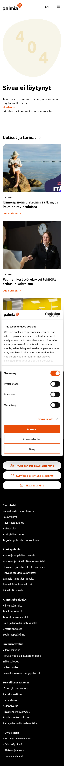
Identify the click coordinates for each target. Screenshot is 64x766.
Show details (45, 418)
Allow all (32, 429)
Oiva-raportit (12, 732)
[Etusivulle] (12, 7)
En (47, 6)
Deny (32, 449)
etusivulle (9, 107)
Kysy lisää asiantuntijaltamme (35, 475)
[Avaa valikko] (58, 6)
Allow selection (32, 439)
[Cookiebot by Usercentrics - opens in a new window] (45, 314)
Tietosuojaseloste (14, 750)
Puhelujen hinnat (14, 755)
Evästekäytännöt (14, 744)
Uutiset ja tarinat (19, 137)
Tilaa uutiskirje (35, 485)
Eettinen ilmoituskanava (18, 738)
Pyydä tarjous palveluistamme (35, 465)
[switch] (55, 384)
